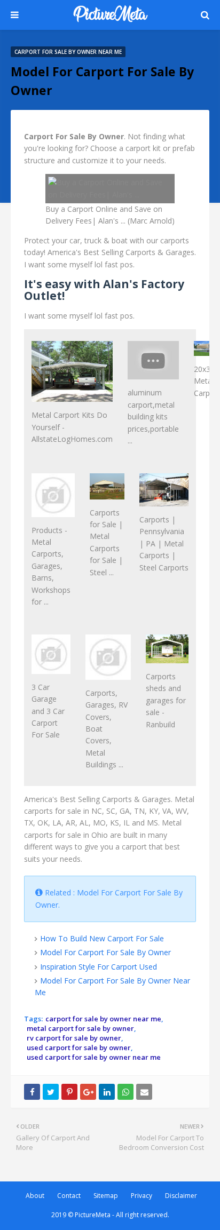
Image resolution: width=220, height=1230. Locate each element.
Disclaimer (181, 1195)
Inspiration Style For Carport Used (98, 967)
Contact (69, 1195)
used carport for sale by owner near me (94, 1057)
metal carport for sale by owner (80, 1028)
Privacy (141, 1195)
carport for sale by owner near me (103, 1018)
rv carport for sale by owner (74, 1038)
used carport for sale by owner (79, 1047)
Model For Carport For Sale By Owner (105, 952)
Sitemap (105, 1195)
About (35, 1195)
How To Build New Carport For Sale (102, 938)
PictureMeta (93, 1214)
